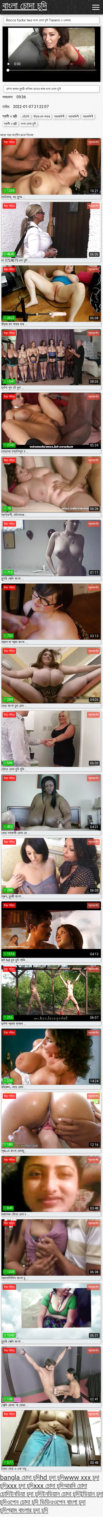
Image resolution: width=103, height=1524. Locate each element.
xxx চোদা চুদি (48, 1486)
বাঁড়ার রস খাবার (41, 116)
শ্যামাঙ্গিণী (59, 116)
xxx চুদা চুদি (20, 1486)
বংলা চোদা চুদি (28, 124)
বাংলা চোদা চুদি (24, 5)
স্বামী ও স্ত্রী (10, 124)
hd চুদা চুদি (52, 1477)
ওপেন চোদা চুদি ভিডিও (30, 1502)
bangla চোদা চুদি (20, 1477)
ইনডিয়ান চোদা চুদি (61, 1494)
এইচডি (25, 116)
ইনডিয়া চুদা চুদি (26, 1494)
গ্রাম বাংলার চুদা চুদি (27, 1510)
